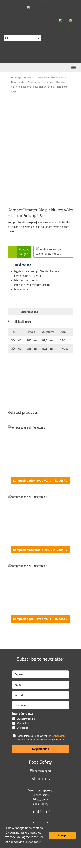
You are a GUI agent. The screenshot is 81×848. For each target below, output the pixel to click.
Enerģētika (22, 727)
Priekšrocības (21, 264)
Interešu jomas (22, 713)
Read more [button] (33, 842)
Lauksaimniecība (25, 718)
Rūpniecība (29, 77)
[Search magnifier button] (7, 38)
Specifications (29, 312)
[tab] (40, 311)
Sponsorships (41, 795)
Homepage (16, 77)
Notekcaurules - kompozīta (40, 82)
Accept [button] (62, 835)
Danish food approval (40, 790)
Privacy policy (41, 799)
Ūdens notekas (18, 82)
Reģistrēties (40, 749)
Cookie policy (40, 804)
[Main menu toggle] (74, 67)
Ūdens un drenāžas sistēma (50, 77)
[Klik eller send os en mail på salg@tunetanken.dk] (53, 252)
